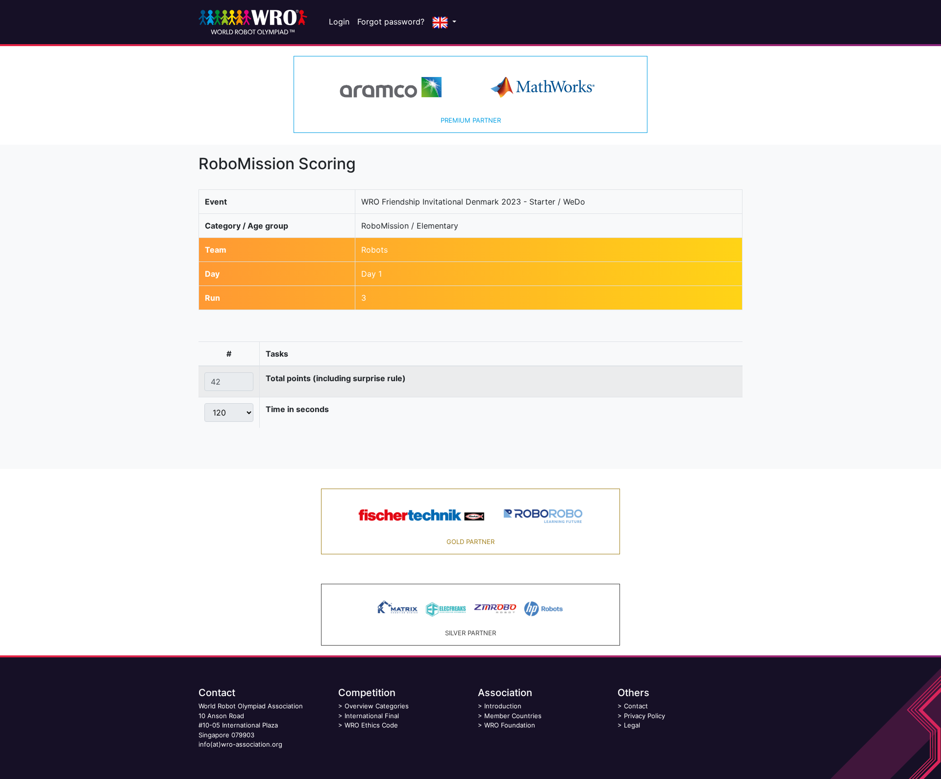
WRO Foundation (509, 725)
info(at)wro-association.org (240, 744)
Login (339, 21)
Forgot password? (390, 21)
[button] (444, 22)
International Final (372, 716)
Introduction (502, 706)
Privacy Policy (644, 716)
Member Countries (513, 716)
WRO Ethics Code (371, 725)
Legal (632, 725)
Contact (636, 706)
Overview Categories (377, 706)
